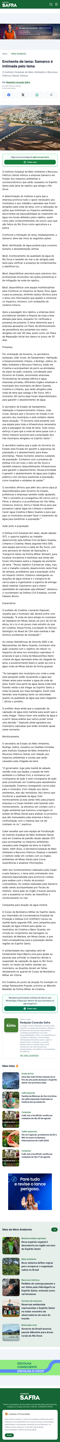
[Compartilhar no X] (22, 95)
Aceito (9, 1435)
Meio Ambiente (19, 53)
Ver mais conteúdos (29, 1055)
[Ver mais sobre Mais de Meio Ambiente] (54, 1230)
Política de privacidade (27, 1430)
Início (4, 53)
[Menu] (56, 4)
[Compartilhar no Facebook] (8, 95)
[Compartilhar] (51, 95)
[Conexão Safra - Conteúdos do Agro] (9, 4)
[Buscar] (51, 4)
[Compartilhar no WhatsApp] (37, 95)
